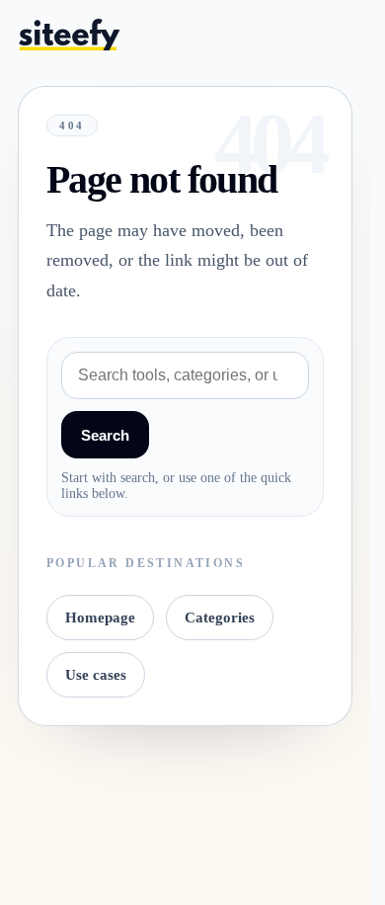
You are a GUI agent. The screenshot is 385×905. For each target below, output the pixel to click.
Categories (220, 617)
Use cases (95, 675)
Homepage (100, 617)
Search (105, 435)
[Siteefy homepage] (69, 34)
